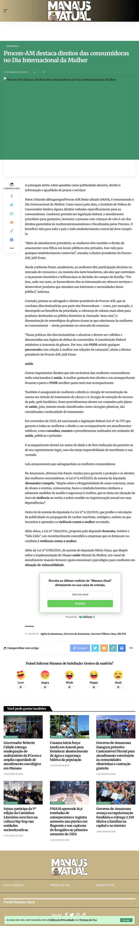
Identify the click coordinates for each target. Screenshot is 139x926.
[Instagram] (78, 915)
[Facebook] (66, 915)
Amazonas (13, 46)
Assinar (80, 603)
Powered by (71, 617)
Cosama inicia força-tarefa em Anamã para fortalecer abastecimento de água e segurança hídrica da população (69, 751)
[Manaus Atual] (69, 11)
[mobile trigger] (7, 10)
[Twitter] (72, 915)
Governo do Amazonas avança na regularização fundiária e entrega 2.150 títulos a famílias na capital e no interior (115, 817)
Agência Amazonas (51, 633)
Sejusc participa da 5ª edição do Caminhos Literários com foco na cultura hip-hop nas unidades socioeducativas (20, 819)
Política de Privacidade (61, 919)
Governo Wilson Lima (103, 633)
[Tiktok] (84, 915)
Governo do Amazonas (77, 633)
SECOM (121, 633)
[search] (132, 11)
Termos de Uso (88, 919)
